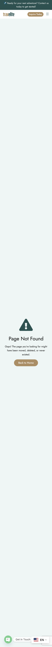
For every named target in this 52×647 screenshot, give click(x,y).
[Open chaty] (8, 639)
